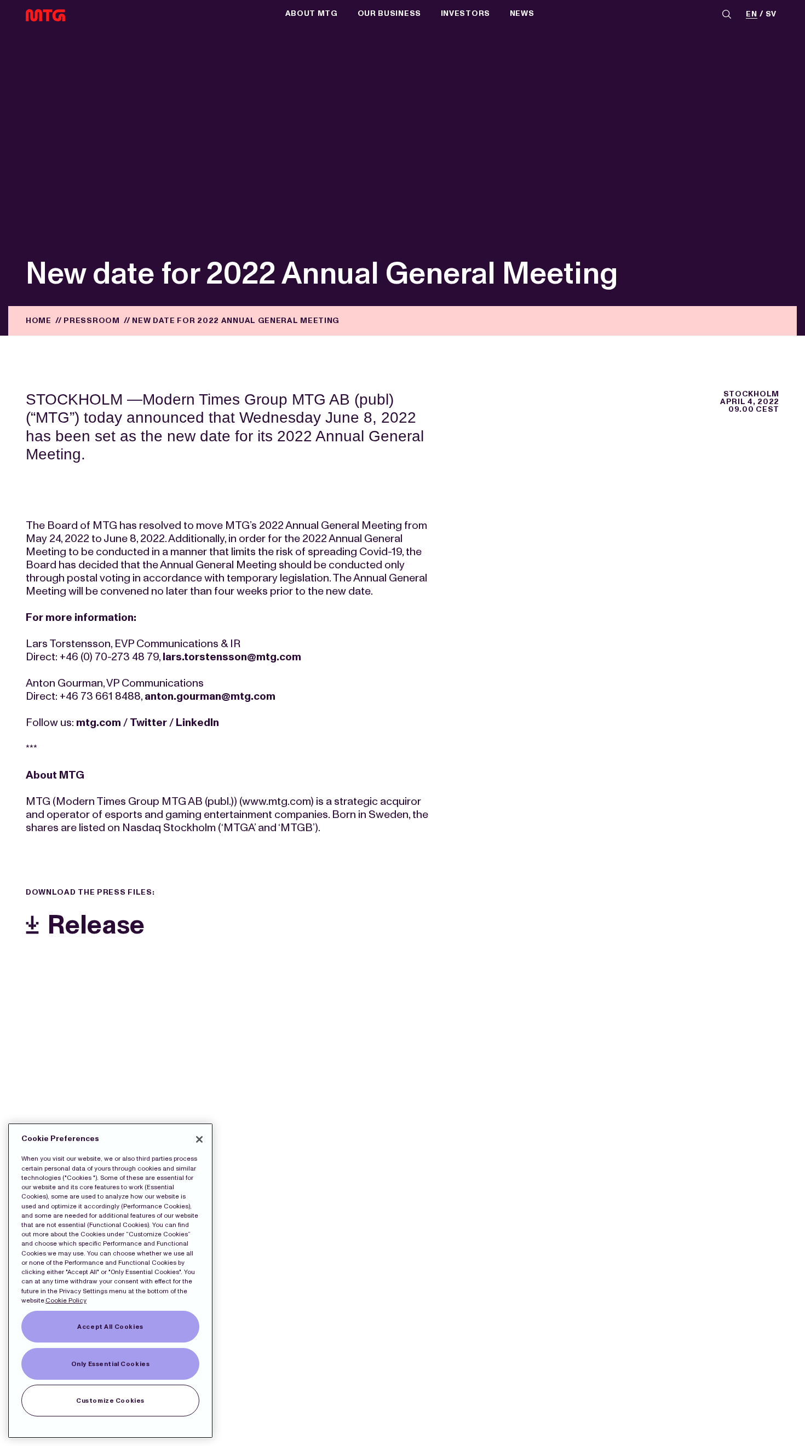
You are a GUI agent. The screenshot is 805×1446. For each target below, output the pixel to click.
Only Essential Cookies (110, 1364)
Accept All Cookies (110, 1326)
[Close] (199, 1139)
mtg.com (98, 722)
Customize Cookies (110, 1400)
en (751, 14)
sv (771, 14)
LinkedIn (197, 722)
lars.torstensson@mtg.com (232, 656)
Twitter (148, 722)
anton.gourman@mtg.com (210, 695)
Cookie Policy (66, 1300)
